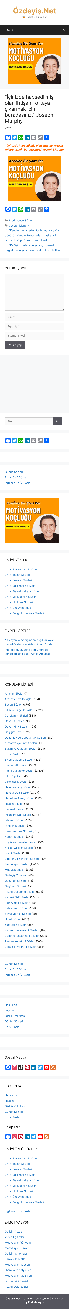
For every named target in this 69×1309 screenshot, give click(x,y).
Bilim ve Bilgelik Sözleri (19, 710)
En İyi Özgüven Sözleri (19, 607)
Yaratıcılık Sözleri (15, 924)
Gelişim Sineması (16, 1253)
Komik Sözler (13, 853)
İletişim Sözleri (14, 803)
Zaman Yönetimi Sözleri (20, 941)
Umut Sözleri (13, 919)
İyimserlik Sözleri (15, 825)
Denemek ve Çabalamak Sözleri (25, 737)
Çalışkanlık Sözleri (16, 715)
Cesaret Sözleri (14, 721)
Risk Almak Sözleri (16, 902)
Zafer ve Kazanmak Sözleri (22, 935)
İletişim (9, 1010)
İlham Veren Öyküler (18, 1270)
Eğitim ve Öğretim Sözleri (21, 748)
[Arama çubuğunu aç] (64, 30)
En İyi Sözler (12, 754)
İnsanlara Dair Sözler (18, 814)
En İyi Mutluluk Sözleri (19, 602)
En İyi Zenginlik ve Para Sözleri (24, 613)
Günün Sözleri (14, 472)
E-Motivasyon (36, 1302)
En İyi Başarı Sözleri (17, 574)
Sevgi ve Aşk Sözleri (18, 913)
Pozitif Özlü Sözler (16, 1286)
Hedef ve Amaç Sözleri (19, 798)
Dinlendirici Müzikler (17, 1281)
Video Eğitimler (14, 1237)
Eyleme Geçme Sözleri (19, 759)
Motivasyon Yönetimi (18, 1242)
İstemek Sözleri (14, 820)
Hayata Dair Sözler (17, 792)
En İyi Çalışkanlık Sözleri (20, 585)
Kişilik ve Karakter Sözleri (21, 842)
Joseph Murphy (19, 225)
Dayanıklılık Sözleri (17, 726)
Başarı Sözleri (13, 704)
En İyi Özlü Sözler (16, 477)
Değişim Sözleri (15, 732)
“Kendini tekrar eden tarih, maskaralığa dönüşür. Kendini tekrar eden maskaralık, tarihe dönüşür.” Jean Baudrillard (32, 235)
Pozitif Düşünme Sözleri (20, 891)
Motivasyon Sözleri (21, 220)
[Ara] (57, 421)
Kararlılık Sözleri (15, 836)
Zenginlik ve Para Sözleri (20, 946)
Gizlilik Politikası (15, 1016)
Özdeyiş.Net (34, 10)
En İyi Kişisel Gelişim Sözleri (22, 591)
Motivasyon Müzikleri (18, 1275)
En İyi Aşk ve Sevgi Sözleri (21, 569)
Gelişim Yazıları (14, 1231)
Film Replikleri (13, 776)
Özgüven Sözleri (15, 886)
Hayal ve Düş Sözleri (18, 787)
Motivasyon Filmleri (17, 1248)
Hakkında (11, 1005)
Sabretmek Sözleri (16, 908)
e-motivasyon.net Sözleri (21, 743)
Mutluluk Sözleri (15, 869)
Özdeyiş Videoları (16, 875)
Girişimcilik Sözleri (16, 781)
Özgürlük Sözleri (15, 880)
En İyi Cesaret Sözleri (18, 580)
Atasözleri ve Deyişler (18, 699)
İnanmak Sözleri (15, 809)
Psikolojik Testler (15, 1259)
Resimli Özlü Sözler (17, 897)
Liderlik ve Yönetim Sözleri (22, 858)
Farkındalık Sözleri (16, 765)
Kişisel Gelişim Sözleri (19, 847)
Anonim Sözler (14, 693)
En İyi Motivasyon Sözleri (21, 596)
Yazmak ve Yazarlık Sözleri (22, 930)
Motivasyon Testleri (17, 1264)
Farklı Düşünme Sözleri (19, 770)
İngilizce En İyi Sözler (18, 483)
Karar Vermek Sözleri (18, 831)
